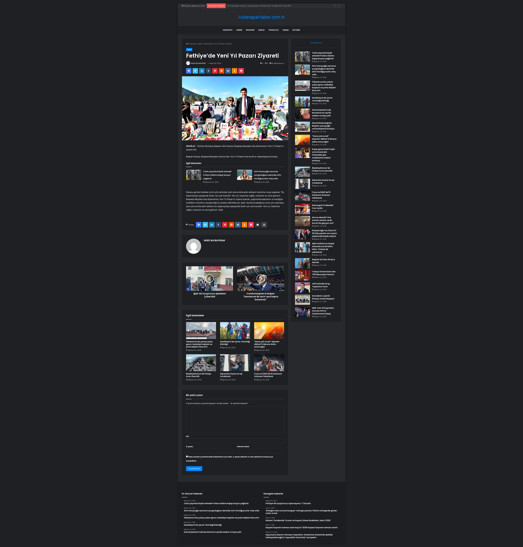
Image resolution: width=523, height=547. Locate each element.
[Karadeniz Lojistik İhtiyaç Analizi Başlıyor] (302, 299)
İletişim (296, 30)
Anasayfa (227, 30)
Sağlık (261, 30)
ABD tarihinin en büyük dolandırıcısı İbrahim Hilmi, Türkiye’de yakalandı (323, 247)
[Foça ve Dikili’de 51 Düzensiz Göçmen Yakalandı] (269, 362)
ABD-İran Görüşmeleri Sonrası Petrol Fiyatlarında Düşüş (323, 311)
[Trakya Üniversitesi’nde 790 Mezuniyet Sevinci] (302, 275)
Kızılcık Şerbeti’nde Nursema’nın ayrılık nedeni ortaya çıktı (321, 113)
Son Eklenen (316, 42)
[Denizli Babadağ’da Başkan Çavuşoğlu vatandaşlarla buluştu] (302, 127)
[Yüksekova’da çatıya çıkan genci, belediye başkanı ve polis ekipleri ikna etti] (201, 330)
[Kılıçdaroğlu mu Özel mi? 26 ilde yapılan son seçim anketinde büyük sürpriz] (302, 234)
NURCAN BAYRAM (198, 63)
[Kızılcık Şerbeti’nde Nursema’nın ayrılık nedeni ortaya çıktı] (302, 114)
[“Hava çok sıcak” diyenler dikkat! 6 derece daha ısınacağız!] (269, 330)
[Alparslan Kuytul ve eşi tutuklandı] (235, 362)
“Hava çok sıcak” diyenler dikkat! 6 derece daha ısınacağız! (266, 344)
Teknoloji (273, 30)
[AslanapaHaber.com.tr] (261, 17)
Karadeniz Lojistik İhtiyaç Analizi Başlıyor (323, 297)
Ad (188, 436)
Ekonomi (250, 30)
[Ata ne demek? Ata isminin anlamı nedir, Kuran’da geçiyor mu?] (302, 221)
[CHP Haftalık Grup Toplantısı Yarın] (302, 287)
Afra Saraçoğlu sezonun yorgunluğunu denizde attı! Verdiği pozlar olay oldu (267, 175)
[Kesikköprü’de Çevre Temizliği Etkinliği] (235, 330)
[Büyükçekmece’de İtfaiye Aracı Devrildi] (201, 362)
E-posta (190, 446)
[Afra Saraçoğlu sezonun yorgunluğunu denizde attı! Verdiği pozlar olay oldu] (244, 175)
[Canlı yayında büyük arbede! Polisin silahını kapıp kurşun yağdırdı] (193, 175)
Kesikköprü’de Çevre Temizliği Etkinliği (235, 343)
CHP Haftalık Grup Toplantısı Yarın (321, 285)
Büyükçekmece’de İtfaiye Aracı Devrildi (198, 375)
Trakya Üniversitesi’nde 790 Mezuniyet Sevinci (323, 273)
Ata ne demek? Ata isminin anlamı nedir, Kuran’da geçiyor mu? (323, 220)
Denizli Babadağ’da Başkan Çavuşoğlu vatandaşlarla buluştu (323, 126)
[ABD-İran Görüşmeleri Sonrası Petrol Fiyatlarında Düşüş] (302, 312)
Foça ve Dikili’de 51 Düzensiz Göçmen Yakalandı (268, 375)
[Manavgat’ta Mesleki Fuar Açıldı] (302, 209)
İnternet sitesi (243, 446)
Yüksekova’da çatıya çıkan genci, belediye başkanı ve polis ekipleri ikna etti (258, 6)
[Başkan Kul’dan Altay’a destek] (302, 263)
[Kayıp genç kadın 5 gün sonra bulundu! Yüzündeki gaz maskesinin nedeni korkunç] (302, 153)
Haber (239, 30)
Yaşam (285, 30)
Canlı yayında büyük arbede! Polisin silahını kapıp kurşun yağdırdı (217, 175)
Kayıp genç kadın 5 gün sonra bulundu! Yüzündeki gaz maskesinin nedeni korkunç (323, 155)
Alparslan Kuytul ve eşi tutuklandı (231, 375)
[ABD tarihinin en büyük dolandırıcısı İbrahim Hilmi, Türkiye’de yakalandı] (302, 247)
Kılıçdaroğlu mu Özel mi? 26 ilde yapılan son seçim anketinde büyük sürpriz (324, 233)
